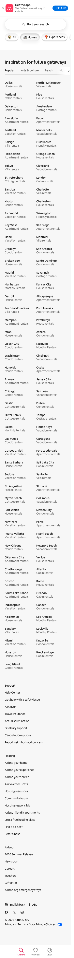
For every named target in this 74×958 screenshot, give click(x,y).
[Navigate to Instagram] (22, 912)
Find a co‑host (14, 827)
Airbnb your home (16, 763)
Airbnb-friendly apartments (22, 812)
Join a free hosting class (20, 820)
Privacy (9, 924)
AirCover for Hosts (16, 784)
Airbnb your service (17, 777)
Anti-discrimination (17, 721)
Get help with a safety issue (22, 699)
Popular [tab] (10, 70)
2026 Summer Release (19, 854)
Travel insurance (15, 714)
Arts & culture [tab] (30, 70)
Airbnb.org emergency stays (23, 890)
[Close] (3, 8)
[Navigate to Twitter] (14, 912)
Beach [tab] (49, 70)
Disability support (16, 728)
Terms (22, 924)
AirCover (10, 707)
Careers (10, 868)
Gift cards (11, 883)
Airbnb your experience (19, 770)
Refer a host (12, 834)
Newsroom (12, 861)
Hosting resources (16, 791)
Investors (10, 875)
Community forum (16, 798)
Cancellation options (18, 735)
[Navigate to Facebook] (6, 912)
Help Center (12, 692)
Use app (60, 8)
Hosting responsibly (17, 805)
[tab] (12, 37)
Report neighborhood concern (24, 742)
